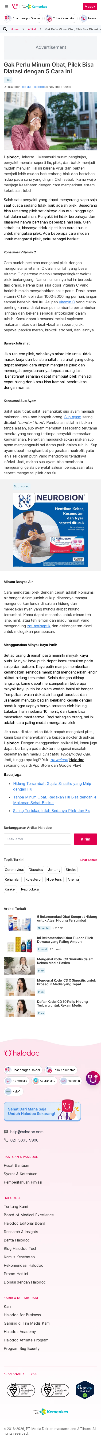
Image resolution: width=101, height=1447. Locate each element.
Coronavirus (14, 870)
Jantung (54, 870)
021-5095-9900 (21, 1140)
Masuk (90, 6)
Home (15, 29)
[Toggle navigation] (6, 6)
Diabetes (36, 870)
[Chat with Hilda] (93, 1078)
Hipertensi (54, 879)
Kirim (85, 839)
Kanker (10, 889)
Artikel (32, 29)
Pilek (8, 80)
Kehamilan (12, 879)
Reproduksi (30, 889)
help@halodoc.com (23, 1131)
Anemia (73, 879)
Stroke (71, 870)
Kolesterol (33, 879)
